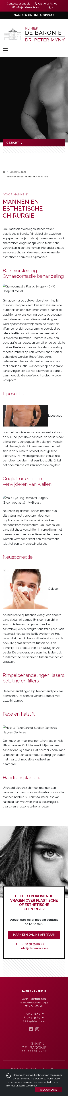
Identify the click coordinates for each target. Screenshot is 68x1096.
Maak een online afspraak (34, 934)
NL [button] (49, 7)
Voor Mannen (18, 172)
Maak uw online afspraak (34, 15)
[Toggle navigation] (34, 50)
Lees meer (31, 1085)
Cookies (48, 1068)
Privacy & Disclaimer (24, 1068)
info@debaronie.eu (27, 7)
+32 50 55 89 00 (47, 3)
